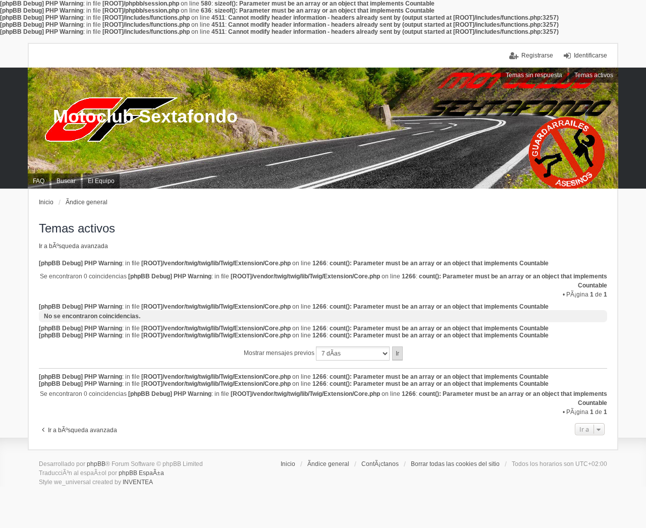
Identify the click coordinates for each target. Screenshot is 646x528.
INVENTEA (138, 482)
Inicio (288, 463)
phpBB (96, 463)
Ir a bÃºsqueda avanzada (73, 246)
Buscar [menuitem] (66, 181)
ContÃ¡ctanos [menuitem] (380, 463)
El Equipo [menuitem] (101, 181)
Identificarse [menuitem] (590, 55)
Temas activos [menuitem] (593, 75)
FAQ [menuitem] (38, 181)
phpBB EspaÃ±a (141, 473)
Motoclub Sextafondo (145, 116)
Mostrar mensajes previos (280, 353)
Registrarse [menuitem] (537, 55)
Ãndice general (328, 463)
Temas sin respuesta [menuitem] (534, 75)
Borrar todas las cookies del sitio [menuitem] (455, 463)
